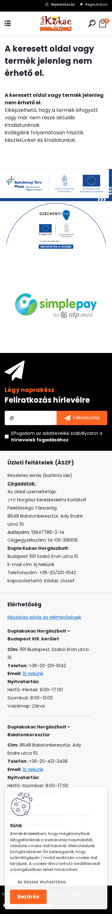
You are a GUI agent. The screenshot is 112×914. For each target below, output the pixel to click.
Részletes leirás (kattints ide (38, 475)
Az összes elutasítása (41, 882)
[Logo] (56, 24)
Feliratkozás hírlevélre (47, 400)
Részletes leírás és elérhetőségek (44, 617)
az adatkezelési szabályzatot (67, 433)
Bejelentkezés (63, 4)
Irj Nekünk (44, 564)
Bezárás (28, 896)
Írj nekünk (33, 673)
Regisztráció (96, 4)
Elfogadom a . (56, 436)
